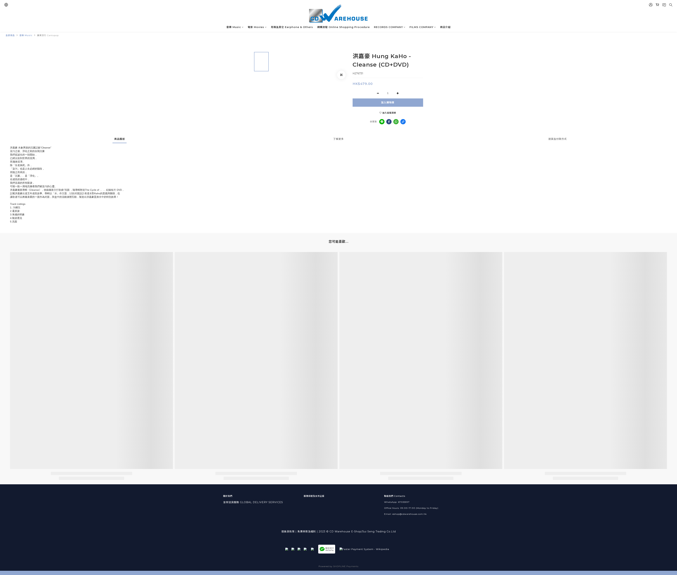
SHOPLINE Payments (345, 566)
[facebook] (389, 121)
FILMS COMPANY (421, 27)
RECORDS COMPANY (388, 27)
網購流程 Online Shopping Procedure (343, 27)
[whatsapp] (396, 121)
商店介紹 (445, 27)
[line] (382, 121)
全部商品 (10, 35)
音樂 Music (233, 27)
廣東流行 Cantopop (48, 35)
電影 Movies (256, 27)
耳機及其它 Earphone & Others (292, 27)
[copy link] (403, 121)
